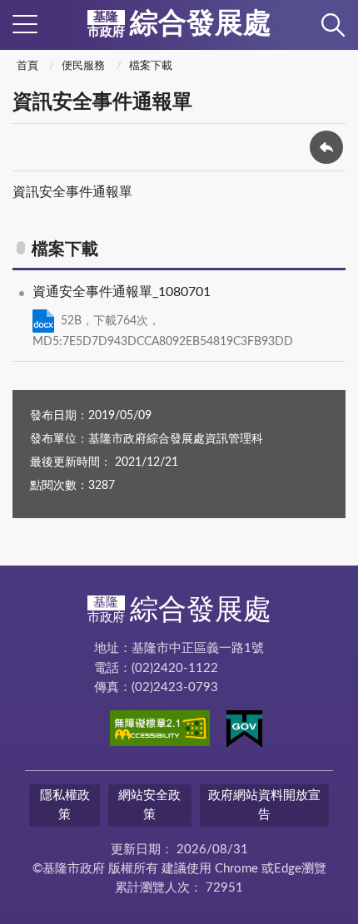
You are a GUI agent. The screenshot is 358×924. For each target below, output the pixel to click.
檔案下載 (150, 66)
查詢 (333, 25)
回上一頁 (326, 147)
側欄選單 (25, 25)
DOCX (43, 321)
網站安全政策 (149, 805)
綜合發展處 (179, 24)
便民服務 (83, 66)
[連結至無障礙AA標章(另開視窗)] (160, 731)
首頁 (27, 66)
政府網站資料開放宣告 (264, 805)
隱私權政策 (65, 805)
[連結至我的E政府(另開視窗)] (244, 732)
